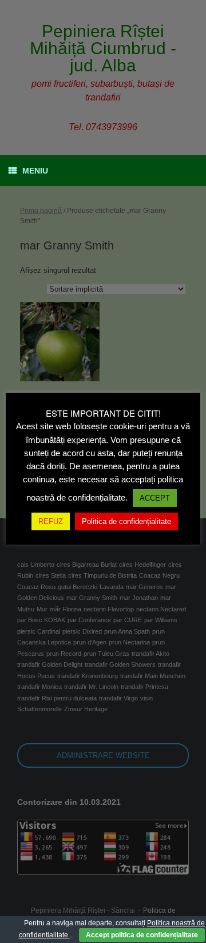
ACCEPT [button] (155, 498)
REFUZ (50, 521)
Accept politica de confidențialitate (142, 935)
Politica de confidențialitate (126, 521)
